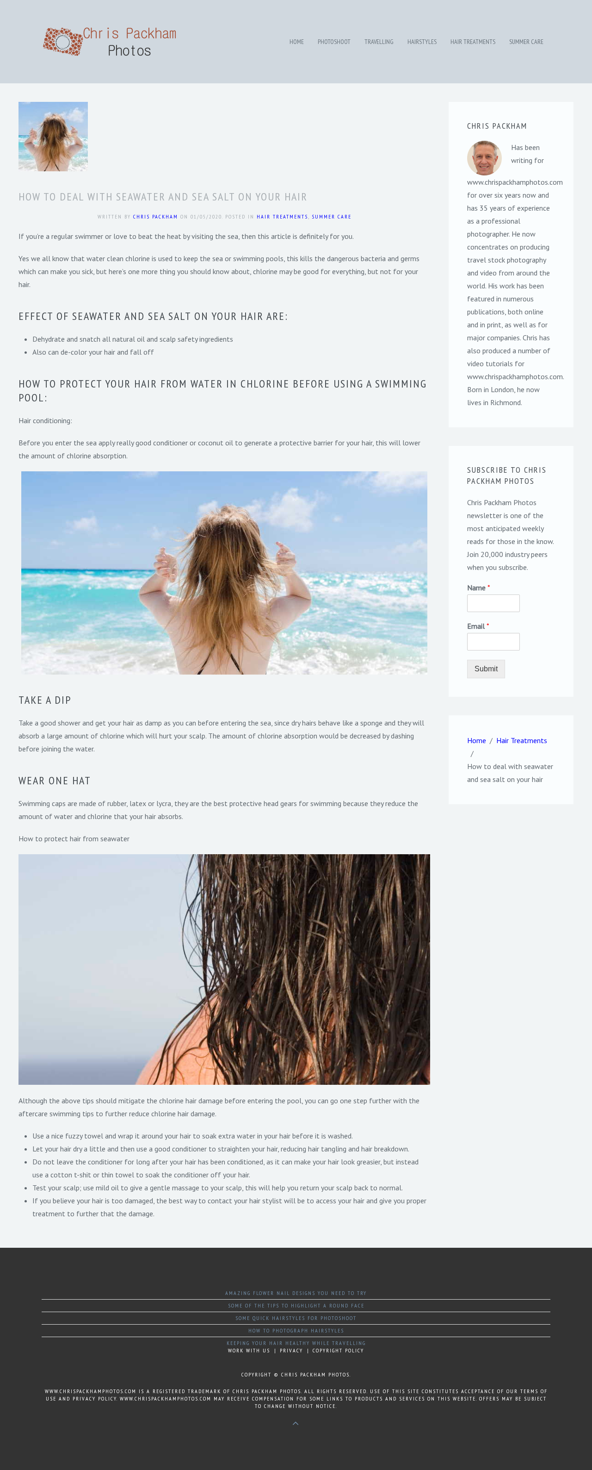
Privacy (291, 1350)
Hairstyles (422, 42)
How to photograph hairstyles (296, 1330)
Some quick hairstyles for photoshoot (296, 1317)
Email (478, 626)
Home (297, 42)
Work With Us (249, 1350)
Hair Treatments (472, 42)
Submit (486, 669)
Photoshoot (334, 42)
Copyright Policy (338, 1350)
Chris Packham (155, 216)
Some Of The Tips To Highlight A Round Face (296, 1305)
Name (478, 587)
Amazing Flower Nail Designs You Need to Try (296, 1292)
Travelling (379, 42)
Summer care (526, 42)
